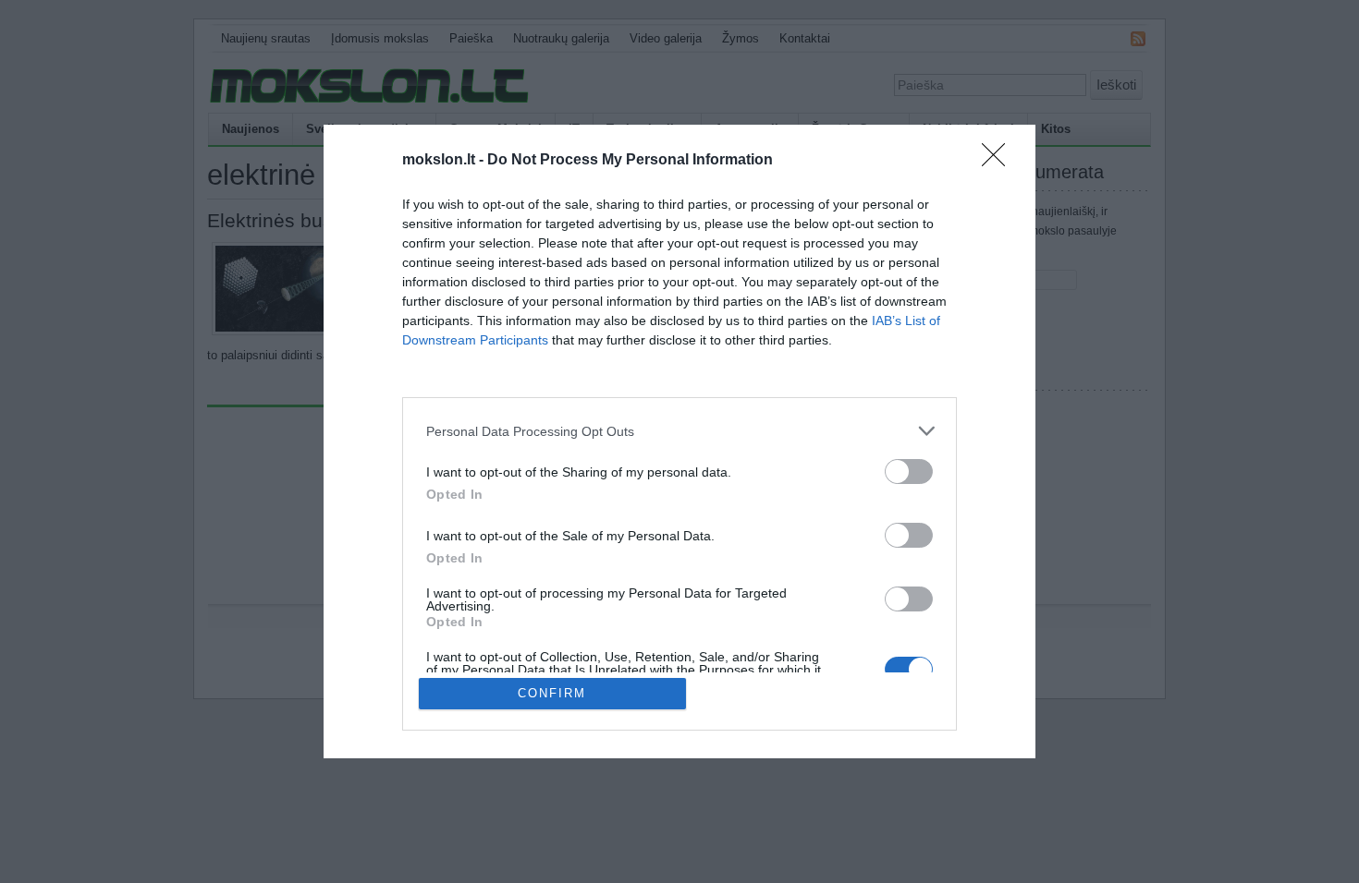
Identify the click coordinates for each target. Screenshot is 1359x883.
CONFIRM (552, 693)
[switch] (909, 471)
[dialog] (679, 441)
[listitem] (679, 431)
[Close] (999, 160)
